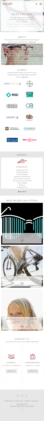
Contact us (11, 371)
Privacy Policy (9, 401)
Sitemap (27, 401)
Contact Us (34, 401)
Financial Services (28, 24)
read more (32, 42)
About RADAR (13, 24)
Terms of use (19, 401)
